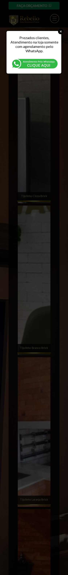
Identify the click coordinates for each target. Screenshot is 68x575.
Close (60, 31)
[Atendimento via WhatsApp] (34, 63)
